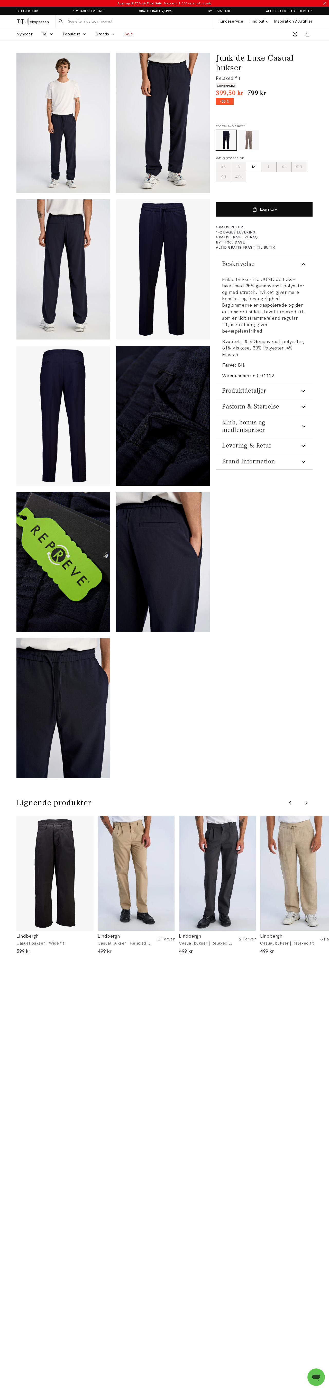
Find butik (258, 21)
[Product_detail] (163, 416)
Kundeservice (230, 21)
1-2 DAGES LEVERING (88, 11)
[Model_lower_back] (63, 269)
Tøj (44, 34)
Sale (128, 34)
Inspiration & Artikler (293, 21)
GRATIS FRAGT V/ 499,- (156, 11)
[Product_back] (63, 416)
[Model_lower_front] (163, 123)
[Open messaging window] (316, 1377)
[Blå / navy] (226, 140)
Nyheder (24, 34)
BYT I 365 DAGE (219, 11)
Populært (71, 34)
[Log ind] (295, 34)
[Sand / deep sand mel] (249, 140)
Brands (102, 34)
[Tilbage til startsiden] (32, 21)
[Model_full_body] (63, 123)
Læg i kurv (268, 209)
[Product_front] (163, 269)
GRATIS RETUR (27, 11)
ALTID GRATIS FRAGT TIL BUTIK (289, 11)
